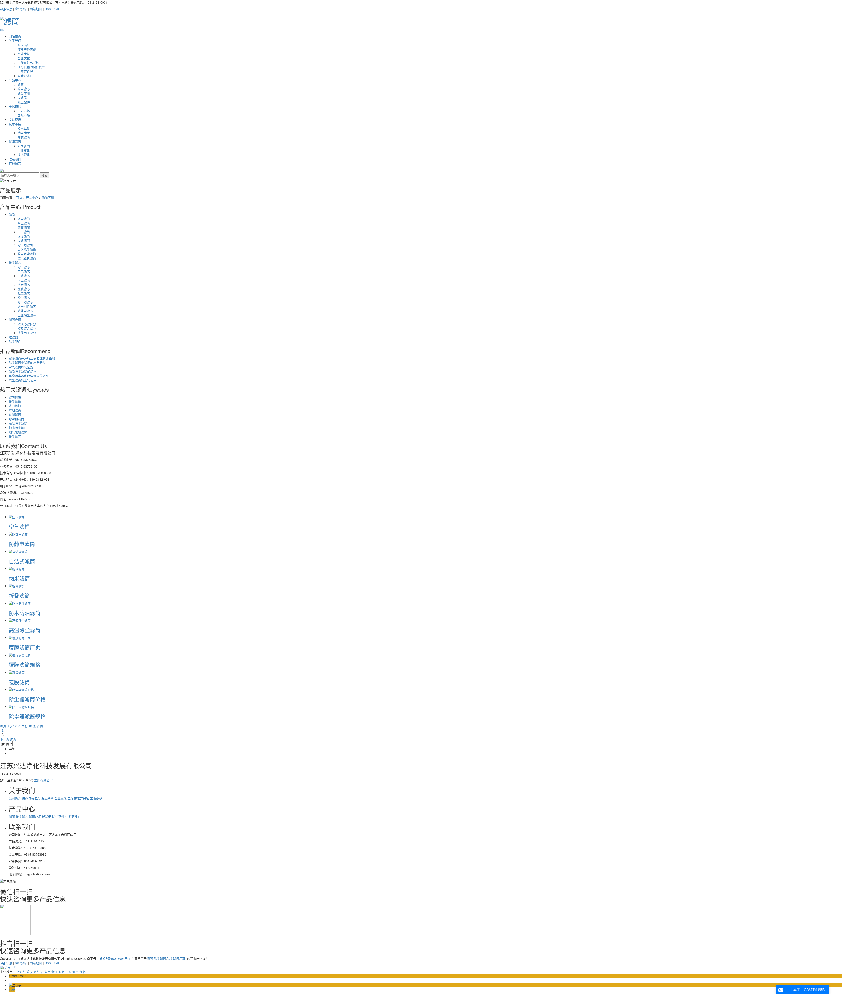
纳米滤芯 (24, 284)
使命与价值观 (27, 49)
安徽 (61, 971)
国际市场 (24, 115)
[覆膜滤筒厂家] (20, 637)
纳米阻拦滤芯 (27, 306)
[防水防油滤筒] (20, 603)
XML (57, 9)
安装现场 (15, 119)
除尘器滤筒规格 (27, 716)
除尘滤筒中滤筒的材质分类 (27, 362)
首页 (19, 197)
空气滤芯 (24, 271)
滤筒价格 (15, 397)
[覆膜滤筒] (17, 672)
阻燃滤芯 (24, 293)
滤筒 (21, 84)
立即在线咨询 (43, 780)
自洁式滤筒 (22, 561)
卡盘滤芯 (24, 280)
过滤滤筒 (24, 240)
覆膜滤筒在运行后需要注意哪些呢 (32, 358)
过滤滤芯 (24, 275)
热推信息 (6, 9)
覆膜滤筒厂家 (24, 647)
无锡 (33, 971)
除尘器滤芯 (25, 302)
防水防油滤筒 (24, 613)
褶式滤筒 (24, 137)
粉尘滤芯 (24, 89)
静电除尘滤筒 (27, 254)
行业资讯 (24, 150)
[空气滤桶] (17, 516)
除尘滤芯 (24, 267)
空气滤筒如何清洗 (21, 367)
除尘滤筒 (24, 218)
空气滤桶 (19, 526)
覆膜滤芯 (24, 289)
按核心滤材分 (27, 324)
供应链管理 (25, 71)
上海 (19, 971)
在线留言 (15, 163)
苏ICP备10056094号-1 (114, 958)
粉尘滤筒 (24, 223)
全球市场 (15, 106)
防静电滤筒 (22, 544)
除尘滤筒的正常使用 (22, 380)
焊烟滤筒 (24, 236)
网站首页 (15, 36)
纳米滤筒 (19, 578)
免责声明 (10, 967)
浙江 (54, 971)
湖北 (82, 971)
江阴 (40, 971)
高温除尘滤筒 (27, 249)
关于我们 (15, 40)
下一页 (4, 739)
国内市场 (24, 111)
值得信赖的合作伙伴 (31, 67)
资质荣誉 (24, 54)
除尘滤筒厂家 (176, 958)
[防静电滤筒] (18, 534)
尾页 (13, 739)
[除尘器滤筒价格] (21, 689)
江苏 (26, 971)
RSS (48, 9)
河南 (75, 971)
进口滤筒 (24, 232)
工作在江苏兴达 (28, 62)
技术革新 (15, 124)
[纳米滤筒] (17, 568)
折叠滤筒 (19, 595)
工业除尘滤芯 (27, 315)
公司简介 (24, 45)
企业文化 (24, 58)
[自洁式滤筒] (18, 551)
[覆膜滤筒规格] (20, 655)
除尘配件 (24, 102)
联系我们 (15, 159)
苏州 (47, 971)
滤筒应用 (24, 93)
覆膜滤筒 (24, 227)
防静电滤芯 (25, 311)
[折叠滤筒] (17, 586)
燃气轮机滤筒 (27, 258)
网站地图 (36, 9)
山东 (68, 971)
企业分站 (21, 9)
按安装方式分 (27, 328)
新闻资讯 (15, 141)
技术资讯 (24, 154)
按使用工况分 (27, 332)
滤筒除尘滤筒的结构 (22, 371)
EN (2, 29)
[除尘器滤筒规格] (21, 706)
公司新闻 (24, 146)
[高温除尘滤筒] (20, 620)
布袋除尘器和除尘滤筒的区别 (29, 375)
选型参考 (24, 132)
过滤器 (22, 97)
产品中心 (15, 80)
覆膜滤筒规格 (24, 664)
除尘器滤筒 (25, 245)
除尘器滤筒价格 (27, 699)
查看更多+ (25, 75)
